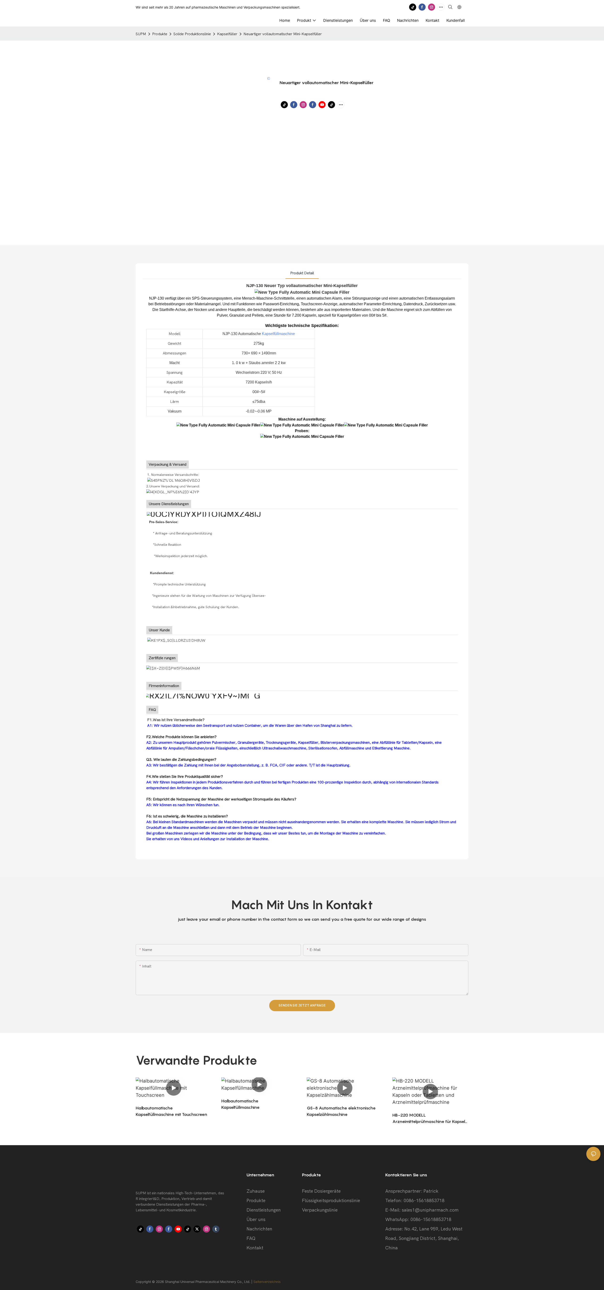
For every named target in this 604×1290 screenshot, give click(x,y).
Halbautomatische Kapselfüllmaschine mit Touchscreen (171, 1111)
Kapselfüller (227, 34)
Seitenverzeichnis (267, 1282)
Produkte (159, 34)
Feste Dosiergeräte (321, 1191)
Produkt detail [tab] (302, 273)
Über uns (256, 1219)
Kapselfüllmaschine (278, 334)
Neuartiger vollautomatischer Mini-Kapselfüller (282, 34)
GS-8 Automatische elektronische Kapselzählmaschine (341, 1111)
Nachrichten (259, 1229)
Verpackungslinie (320, 1210)
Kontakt (255, 1248)
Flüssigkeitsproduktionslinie (331, 1200)
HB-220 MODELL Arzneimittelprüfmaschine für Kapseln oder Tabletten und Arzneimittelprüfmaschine (430, 1119)
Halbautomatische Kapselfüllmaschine (240, 1104)
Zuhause (256, 1191)
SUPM (141, 34)
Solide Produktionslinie (192, 34)
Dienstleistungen (264, 1210)
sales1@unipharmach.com (430, 1210)
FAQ (251, 1238)
